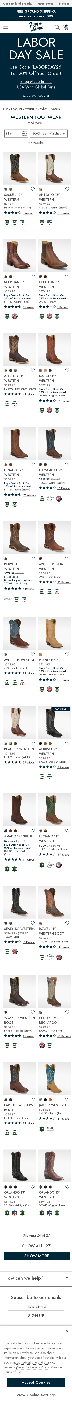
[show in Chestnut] (40, 189)
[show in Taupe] (10, 830)
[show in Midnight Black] (15, 743)
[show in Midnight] (5, 189)
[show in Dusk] (10, 1099)
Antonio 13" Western (49, 197)
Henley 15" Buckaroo (48, 1020)
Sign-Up (36, 1316)
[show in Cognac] (5, 276)
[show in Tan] (10, 189)
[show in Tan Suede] (50, 743)
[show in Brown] (10, 276)
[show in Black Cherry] (15, 1187)
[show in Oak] (5, 558)
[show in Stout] (40, 1012)
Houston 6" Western (49, 284)
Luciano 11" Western (49, 838)
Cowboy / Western (49, 109)
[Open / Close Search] (57, 27)
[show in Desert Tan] (45, 743)
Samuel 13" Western (13, 197)
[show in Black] (50, 370)
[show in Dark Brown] (5, 370)
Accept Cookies (36, 1382)
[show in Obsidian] (40, 743)
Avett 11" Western (20, 660)
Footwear (16, 109)
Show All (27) (46, 1246)
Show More (47, 1256)
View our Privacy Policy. (33, 1367)
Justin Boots (45, 4)
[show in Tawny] (5, 464)
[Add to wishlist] (32, 189)
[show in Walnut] (40, 464)
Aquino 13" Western (48, 751)
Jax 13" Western (52, 1105)
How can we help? (24, 1278)
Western (30, 109)
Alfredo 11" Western (14, 378)
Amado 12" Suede (18, 836)
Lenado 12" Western (13, 472)
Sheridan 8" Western (14, 284)
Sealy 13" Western (19, 929)
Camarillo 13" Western (51, 472)
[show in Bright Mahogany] (45, 464)
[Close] (67, 1331)
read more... (37, 123)
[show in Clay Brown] (40, 923)
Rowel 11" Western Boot (51, 931)
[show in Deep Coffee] (5, 830)
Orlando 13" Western (15, 1195)
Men (5, 109)
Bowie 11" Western (12, 566)
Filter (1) (15, 133)
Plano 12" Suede (52, 660)
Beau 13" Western (19, 749)
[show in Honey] (40, 558)
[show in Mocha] (10, 370)
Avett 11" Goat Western (52, 566)
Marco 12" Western (48, 378)
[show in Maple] (5, 654)
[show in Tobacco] (5, 1012)
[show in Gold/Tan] (40, 830)
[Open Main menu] (5, 26)
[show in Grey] (45, 370)
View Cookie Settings (36, 1395)
